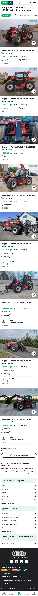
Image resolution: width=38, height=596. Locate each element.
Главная (4, 594)
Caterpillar (18, 496)
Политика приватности (11, 576)
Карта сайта (6, 584)
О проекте (5, 573)
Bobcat (18, 493)
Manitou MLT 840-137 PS (18, 528)
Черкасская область (18, 543)
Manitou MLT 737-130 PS (18, 524)
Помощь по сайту (19, 557)
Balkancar (18, 489)
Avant (18, 485)
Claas (18, 500)
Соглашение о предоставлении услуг (16, 580)
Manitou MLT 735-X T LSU (18, 521)
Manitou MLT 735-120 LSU (18, 517)
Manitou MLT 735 (18, 513)
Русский (32, 588)
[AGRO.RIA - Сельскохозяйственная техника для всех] (8, 3)
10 (35, 473)
